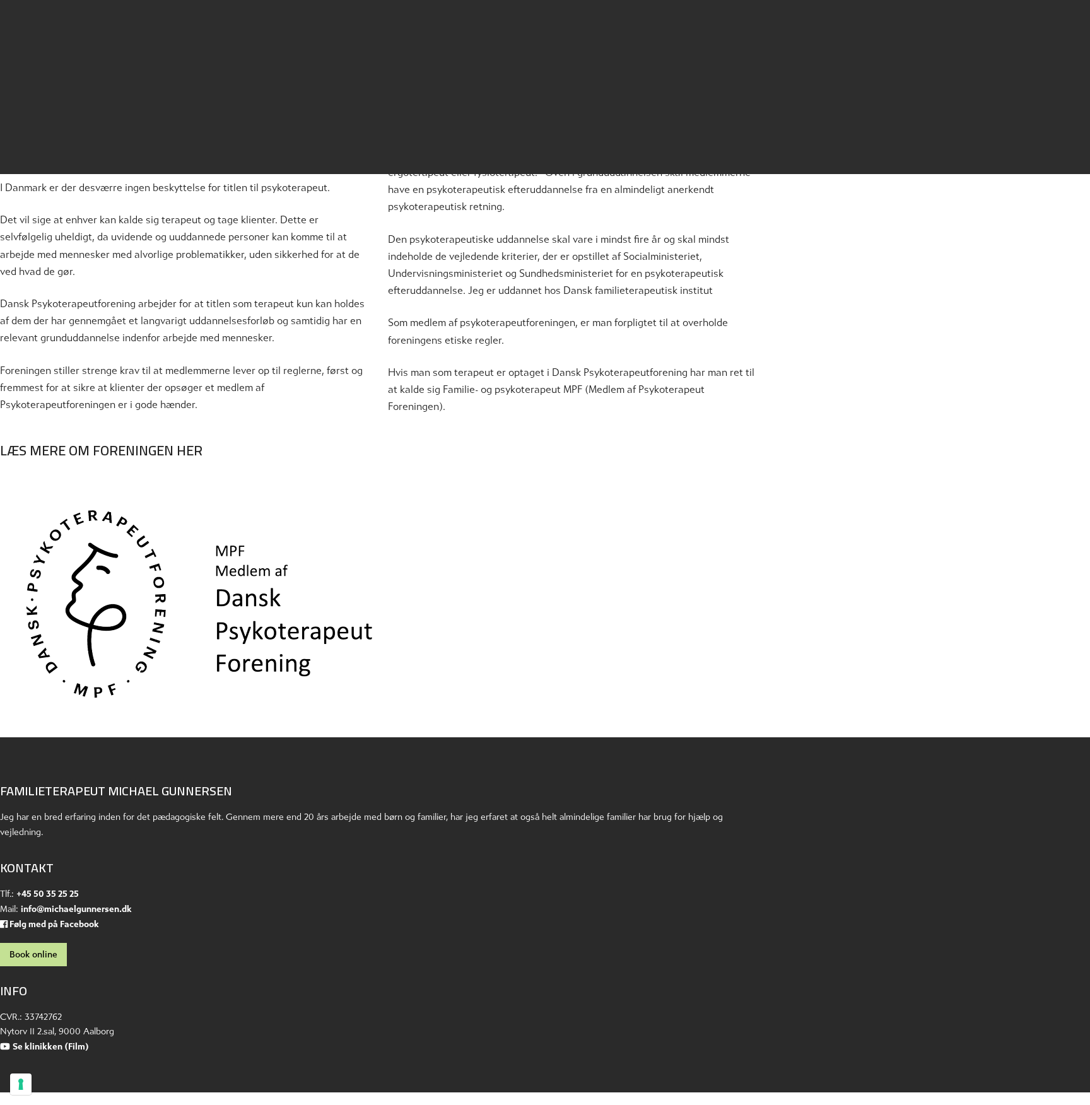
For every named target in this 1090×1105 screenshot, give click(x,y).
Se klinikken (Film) (51, 1046)
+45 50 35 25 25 (47, 894)
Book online (33, 954)
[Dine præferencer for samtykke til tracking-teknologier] (21, 1084)
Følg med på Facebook (53, 924)
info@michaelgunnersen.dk (76, 909)
